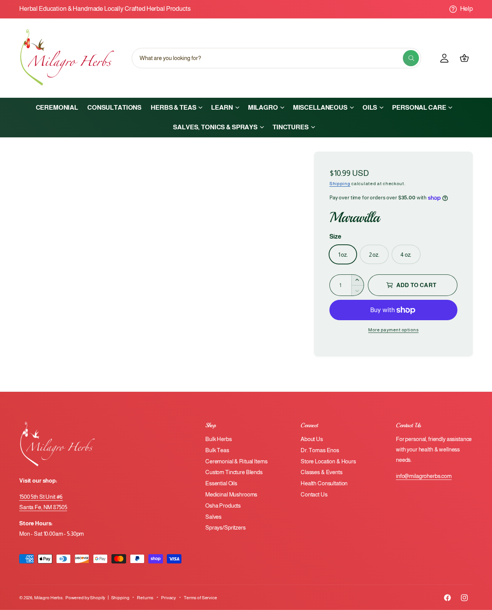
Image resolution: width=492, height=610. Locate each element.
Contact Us (314, 494)
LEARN (222, 107)
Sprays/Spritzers (225, 527)
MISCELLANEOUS (320, 107)
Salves (213, 516)
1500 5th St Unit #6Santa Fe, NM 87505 (43, 501)
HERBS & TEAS (173, 107)
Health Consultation (324, 483)
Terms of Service (200, 597)
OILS (369, 107)
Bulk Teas (217, 450)
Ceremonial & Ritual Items (236, 461)
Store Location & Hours (328, 461)
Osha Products (223, 505)
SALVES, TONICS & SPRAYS (215, 127)
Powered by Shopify (85, 597)
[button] (176, 107)
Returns (145, 597)
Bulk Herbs (218, 439)
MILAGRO (263, 107)
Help (466, 8)
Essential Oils (221, 483)
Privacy (168, 597)
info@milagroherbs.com (424, 476)
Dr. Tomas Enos (320, 450)
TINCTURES (291, 127)
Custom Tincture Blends (234, 472)
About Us (312, 439)
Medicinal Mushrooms (231, 494)
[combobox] (276, 58)
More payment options (393, 330)
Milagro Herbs (48, 597)
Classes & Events (321, 472)
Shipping (340, 183)
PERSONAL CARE (419, 107)
